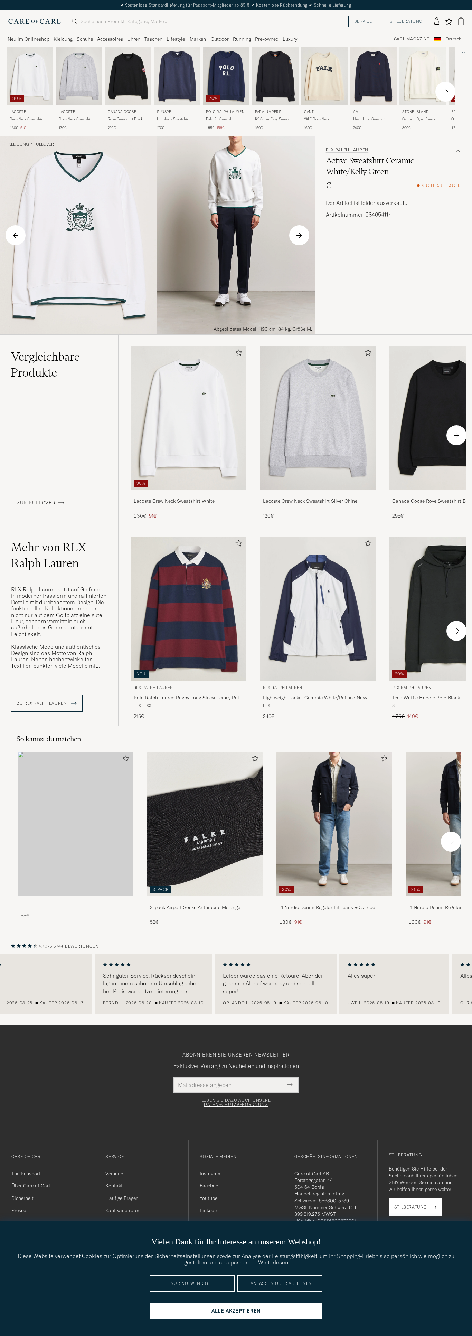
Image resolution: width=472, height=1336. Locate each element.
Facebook (210, 1186)
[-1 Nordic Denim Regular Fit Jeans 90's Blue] (334, 900)
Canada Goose (122, 112)
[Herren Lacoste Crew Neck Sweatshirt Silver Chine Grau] (79, 76)
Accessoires (110, 39)
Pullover (44, 144)
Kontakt (114, 1186)
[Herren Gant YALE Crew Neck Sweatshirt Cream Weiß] (324, 76)
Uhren (133, 39)
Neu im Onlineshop (28, 39)
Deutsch (453, 39)
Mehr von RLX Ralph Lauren (48, 555)
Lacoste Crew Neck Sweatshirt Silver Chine (310, 501)
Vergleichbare (45, 364)
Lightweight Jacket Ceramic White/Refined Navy (315, 697)
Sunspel (165, 112)
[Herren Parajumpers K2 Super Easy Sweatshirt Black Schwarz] (275, 76)
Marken (198, 39)
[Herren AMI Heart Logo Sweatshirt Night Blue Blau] (373, 76)
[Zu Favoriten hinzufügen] (237, 354)
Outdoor (220, 39)
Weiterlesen (273, 1262)
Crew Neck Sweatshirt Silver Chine (76, 119)
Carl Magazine (411, 39)
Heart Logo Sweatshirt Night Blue (370, 119)
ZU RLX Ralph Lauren (42, 703)
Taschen (153, 39)
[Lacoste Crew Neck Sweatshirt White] (188, 494)
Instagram (211, 1174)
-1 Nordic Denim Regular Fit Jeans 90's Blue (327, 907)
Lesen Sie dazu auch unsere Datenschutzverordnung (236, 1102)
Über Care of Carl (30, 1186)
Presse (18, 1210)
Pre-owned (267, 39)
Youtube (208, 1198)
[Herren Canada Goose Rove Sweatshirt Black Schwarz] (128, 76)
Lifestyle (176, 39)
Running (242, 39)
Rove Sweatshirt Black (125, 119)
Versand (114, 1174)
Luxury (290, 39)
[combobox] (453, 39)
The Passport (25, 1174)
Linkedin (209, 1210)
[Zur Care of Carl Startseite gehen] (34, 21)
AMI (356, 112)
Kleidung (63, 39)
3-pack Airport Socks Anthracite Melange (195, 907)
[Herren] (75, 824)
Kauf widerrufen (122, 1210)
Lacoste (18, 112)
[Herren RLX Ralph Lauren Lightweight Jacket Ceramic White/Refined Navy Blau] (318, 609)
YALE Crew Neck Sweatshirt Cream (317, 119)
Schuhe (85, 39)
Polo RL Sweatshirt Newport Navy (221, 119)
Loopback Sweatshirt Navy (173, 119)
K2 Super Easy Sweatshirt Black (275, 119)
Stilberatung (406, 21)
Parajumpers (268, 112)
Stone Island (415, 112)
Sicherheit (22, 1198)
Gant (309, 112)
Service (363, 21)
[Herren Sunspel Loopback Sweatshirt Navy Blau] (177, 76)
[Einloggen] (436, 21)
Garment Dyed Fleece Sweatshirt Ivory (418, 119)
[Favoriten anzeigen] (448, 21)
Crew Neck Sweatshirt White (27, 119)
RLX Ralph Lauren (347, 150)
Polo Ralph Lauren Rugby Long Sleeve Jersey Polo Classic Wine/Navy (188, 697)
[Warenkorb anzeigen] (460, 21)
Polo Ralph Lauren (225, 112)
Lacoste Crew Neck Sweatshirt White (174, 501)
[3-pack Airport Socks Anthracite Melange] (205, 900)
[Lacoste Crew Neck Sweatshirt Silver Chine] (318, 494)
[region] (236, 984)
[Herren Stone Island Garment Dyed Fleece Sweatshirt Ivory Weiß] (422, 76)
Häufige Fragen (122, 1198)
